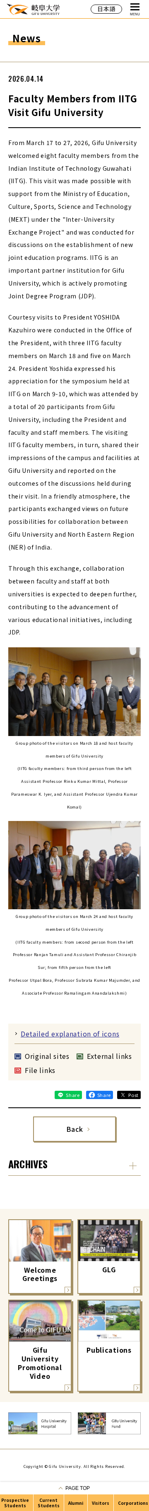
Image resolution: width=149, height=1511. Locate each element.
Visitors (100, 1503)
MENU (135, 14)
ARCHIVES (28, 1163)
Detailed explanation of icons (70, 1034)
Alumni (75, 1503)
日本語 (106, 9)
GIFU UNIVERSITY (33, 8)
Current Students (49, 1503)
